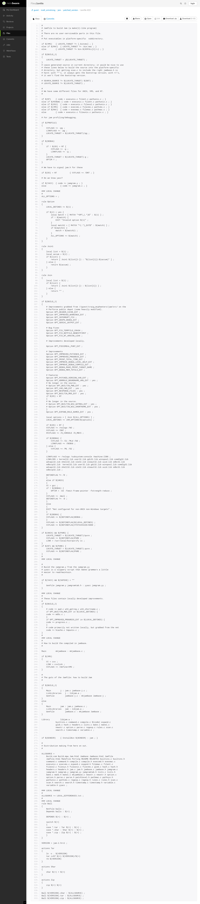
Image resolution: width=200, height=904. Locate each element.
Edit (158, 18)
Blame (137, 18)
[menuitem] (13, 10)
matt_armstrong (48, 10)
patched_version (70, 10)
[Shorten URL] (127, 18)
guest (36, 10)
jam (59, 10)
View (37, 19)
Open (149, 18)
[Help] (185, 4)
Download (188, 18)
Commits (50, 19)
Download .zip (171, 18)
